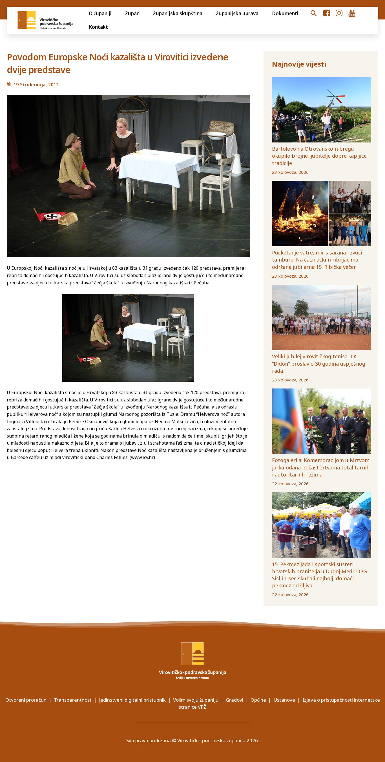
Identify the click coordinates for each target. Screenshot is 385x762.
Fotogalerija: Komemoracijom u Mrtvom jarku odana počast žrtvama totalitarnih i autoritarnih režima (320, 467)
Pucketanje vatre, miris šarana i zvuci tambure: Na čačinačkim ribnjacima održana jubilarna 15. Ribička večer (317, 259)
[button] (313, 13)
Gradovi (234, 700)
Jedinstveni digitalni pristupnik (132, 700)
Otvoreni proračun (26, 700)
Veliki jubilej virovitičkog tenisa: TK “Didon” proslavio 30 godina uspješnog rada (318, 363)
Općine (258, 700)
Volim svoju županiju (195, 700)
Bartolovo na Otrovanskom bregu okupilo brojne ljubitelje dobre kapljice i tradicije (320, 155)
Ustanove (284, 700)
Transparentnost (73, 700)
